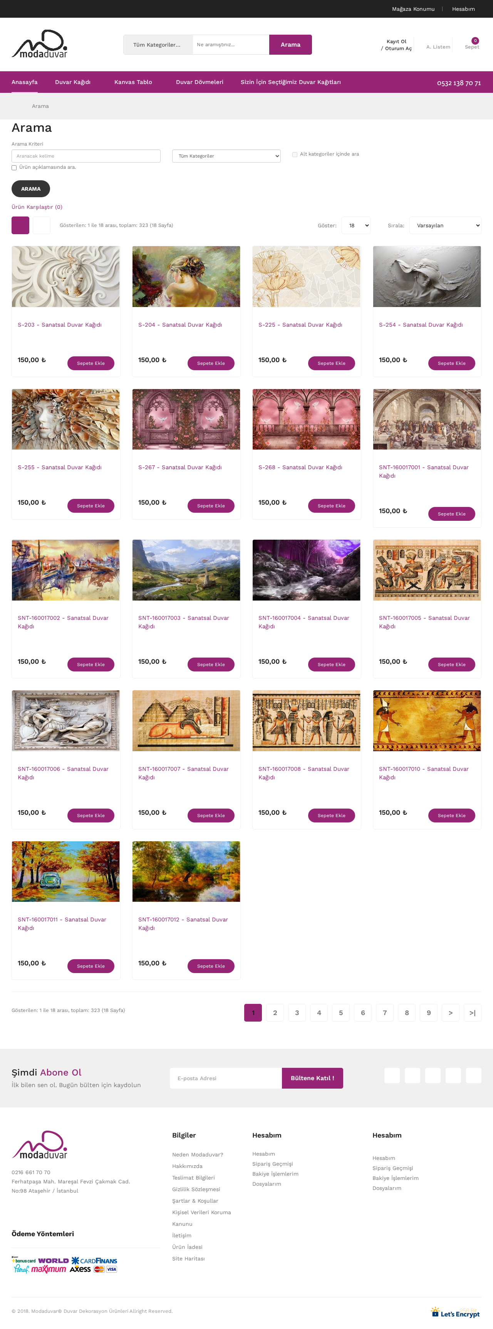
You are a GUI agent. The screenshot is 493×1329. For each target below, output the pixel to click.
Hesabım (263, 1154)
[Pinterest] (473, 1075)
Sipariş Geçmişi (272, 1164)
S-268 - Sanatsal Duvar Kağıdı (300, 467)
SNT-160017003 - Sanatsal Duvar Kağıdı (183, 622)
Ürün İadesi (187, 1247)
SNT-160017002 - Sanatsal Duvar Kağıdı (63, 622)
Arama (40, 106)
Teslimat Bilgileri (193, 1178)
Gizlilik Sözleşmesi (196, 1189)
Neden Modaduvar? (197, 1154)
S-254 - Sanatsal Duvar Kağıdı (421, 324)
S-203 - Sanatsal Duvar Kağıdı (60, 324)
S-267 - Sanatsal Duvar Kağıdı (180, 467)
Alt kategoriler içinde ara (329, 154)
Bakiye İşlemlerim (275, 1174)
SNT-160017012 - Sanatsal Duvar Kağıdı (183, 923)
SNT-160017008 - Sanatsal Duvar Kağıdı (303, 773)
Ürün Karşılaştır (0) (37, 207)
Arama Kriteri (27, 144)
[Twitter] (412, 1075)
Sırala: (396, 225)
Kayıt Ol (396, 41)
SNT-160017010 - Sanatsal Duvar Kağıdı (424, 773)
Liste (41, 225)
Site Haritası (188, 1258)
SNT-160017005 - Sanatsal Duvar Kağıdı (424, 622)
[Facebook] (453, 1075)
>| (473, 1012)
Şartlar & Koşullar (195, 1201)
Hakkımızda (187, 1166)
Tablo (20, 225)
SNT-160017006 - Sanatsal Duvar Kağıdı (63, 773)
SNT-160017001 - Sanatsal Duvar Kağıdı (424, 471)
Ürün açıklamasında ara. (47, 167)
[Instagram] (392, 1075)
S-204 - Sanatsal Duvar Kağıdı (180, 324)
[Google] (433, 1075)
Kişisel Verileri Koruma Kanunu (201, 1218)
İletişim (181, 1235)
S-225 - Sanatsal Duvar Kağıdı (300, 324)
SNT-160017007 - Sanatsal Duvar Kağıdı (183, 773)
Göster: (327, 225)
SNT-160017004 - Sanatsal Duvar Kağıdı (303, 622)
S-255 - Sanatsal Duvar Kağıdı (60, 467)
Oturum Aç (398, 48)
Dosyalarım (266, 1184)
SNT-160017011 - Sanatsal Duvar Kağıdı (62, 923)
